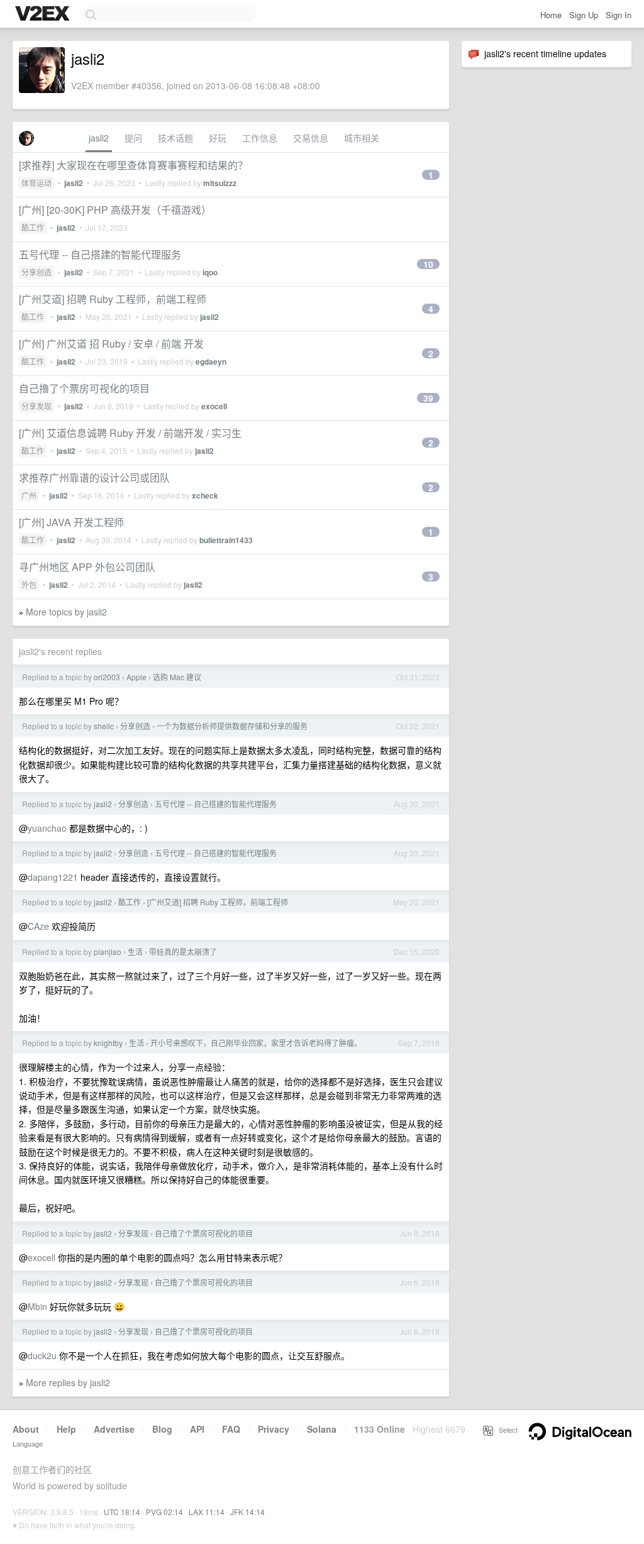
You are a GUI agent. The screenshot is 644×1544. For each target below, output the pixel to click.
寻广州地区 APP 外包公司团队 (87, 567)
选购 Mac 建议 (177, 676)
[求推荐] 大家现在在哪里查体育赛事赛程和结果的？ (133, 165)
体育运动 (36, 182)
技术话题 (175, 137)
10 (428, 264)
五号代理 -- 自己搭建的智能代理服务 (100, 254)
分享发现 (36, 405)
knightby (108, 1042)
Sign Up (583, 15)
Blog (162, 1429)
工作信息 (259, 137)
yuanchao (47, 828)
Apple (136, 676)
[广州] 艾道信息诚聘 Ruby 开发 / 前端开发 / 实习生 (130, 433)
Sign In (618, 15)
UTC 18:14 (122, 1511)
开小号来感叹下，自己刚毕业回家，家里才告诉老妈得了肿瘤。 (256, 1042)
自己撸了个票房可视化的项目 (84, 388)
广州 (28, 495)
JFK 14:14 (247, 1511)
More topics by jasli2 (66, 611)
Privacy (273, 1429)
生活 (135, 951)
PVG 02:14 (164, 1511)
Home (551, 15)
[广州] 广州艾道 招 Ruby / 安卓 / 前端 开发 (111, 343)
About (26, 1429)
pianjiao (107, 951)
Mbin (37, 1306)
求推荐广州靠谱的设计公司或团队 (94, 477)
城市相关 (361, 137)
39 (428, 398)
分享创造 (36, 272)
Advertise (114, 1429)
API (197, 1429)
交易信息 (310, 137)
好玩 (217, 137)
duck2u (42, 1355)
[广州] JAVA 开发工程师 (71, 522)
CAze (38, 926)
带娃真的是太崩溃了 (183, 951)
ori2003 (107, 676)
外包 (28, 584)
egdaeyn (211, 361)
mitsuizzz (219, 183)
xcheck (205, 495)
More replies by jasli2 (68, 1382)
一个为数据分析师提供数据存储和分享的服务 (232, 725)
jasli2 (99, 137)
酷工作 (32, 227)
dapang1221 (53, 877)
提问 (133, 137)
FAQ (231, 1429)
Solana (321, 1429)
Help (66, 1429)
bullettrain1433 (226, 540)
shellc (104, 725)
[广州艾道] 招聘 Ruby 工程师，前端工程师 (112, 299)
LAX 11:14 (207, 1511)
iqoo (210, 272)
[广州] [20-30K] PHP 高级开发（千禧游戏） (115, 209)
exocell (214, 406)
